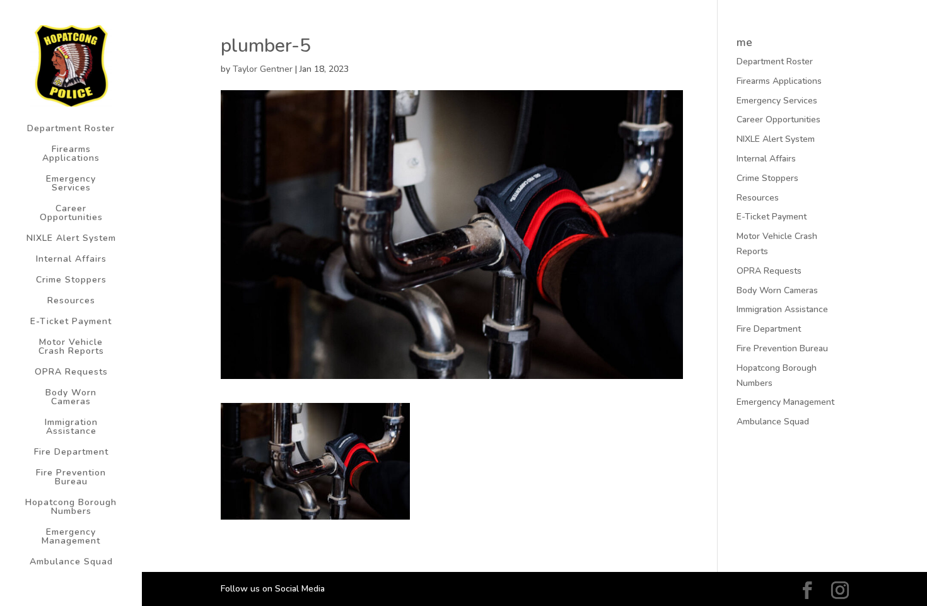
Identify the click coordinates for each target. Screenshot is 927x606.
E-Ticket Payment (71, 322)
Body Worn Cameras (70, 397)
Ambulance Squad (71, 562)
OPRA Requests (71, 373)
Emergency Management (71, 537)
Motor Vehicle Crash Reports (71, 347)
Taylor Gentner (263, 69)
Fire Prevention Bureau (71, 478)
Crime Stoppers (71, 281)
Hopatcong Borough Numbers (71, 507)
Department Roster (71, 129)
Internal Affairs (71, 260)
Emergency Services (71, 184)
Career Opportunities (71, 213)
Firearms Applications (71, 154)
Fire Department (71, 453)
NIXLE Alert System (71, 239)
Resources (71, 301)
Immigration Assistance (71, 427)
